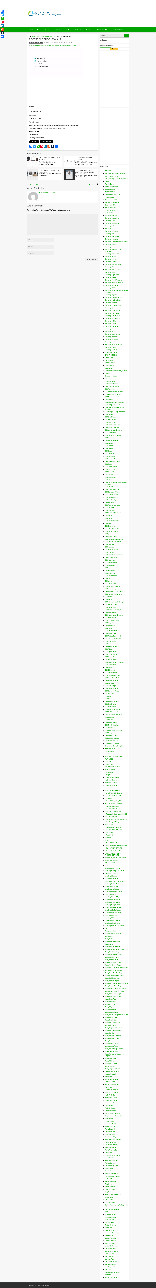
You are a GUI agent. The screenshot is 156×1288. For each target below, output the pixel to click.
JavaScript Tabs (110, 918)
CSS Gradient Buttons (112, 531)
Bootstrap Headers (111, 267)
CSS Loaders (109, 581)
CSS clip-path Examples (112, 461)
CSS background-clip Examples (115, 412)
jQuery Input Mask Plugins (113, 996)
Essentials (108, 754)
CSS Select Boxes (111, 659)
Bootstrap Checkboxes (44, 36)
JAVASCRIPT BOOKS (111, 873)
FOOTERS (108, 762)
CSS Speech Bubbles (111, 680)
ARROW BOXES (110, 192)
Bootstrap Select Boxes (112, 316)
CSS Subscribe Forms (112, 691)
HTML (67, 30)
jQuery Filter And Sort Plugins (114, 973)
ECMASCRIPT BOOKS (112, 741)
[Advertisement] (95, 13)
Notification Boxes (111, 1100)
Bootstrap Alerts (110, 221)
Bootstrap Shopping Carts (113, 318)
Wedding (108, 1275)
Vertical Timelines (110, 1248)
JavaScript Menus (110, 894)
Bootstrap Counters (111, 244)
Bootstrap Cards (110, 228)
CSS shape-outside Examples (114, 662)
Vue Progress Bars (111, 1267)
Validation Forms (110, 1235)
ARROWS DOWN (110, 197)
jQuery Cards (109, 944)
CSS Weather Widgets (112, 738)
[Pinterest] (2, 22)
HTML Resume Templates (113, 827)
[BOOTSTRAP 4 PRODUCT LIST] (32, 179)
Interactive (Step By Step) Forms (115, 858)
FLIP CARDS (109, 759)
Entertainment (109, 751)
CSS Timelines (109, 720)
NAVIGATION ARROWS (112, 1092)
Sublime (88, 30)
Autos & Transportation (112, 202)
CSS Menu (108, 597)
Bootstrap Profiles (111, 303)
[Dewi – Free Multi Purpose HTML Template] (32, 166)
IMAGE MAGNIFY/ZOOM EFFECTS (116, 845)
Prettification (109, 1118)
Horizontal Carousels (111, 780)
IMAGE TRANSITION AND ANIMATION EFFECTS (113, 854)
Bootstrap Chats (110, 234)
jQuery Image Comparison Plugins (115, 988)
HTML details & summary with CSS (116, 814)
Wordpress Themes (111, 1277)
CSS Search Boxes (111, 657)
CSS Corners (109, 474)
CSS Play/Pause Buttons (113, 638)
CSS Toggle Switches (112, 725)
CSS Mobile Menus (111, 604)
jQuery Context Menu (111, 960)
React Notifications (111, 1145)
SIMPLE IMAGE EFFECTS (113, 1194)
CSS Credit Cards (110, 477)
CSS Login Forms (110, 584)
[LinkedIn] (2, 25)
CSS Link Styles (110, 573)
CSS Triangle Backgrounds (113, 730)
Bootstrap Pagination (111, 295)
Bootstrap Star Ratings (112, 326)
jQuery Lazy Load (110, 1004)
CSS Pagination (110, 625)
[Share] (2, 36)
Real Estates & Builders (112, 1176)
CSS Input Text (109, 568)
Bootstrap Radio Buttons (112, 310)
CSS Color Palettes (111, 469)
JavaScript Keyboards (112, 889)
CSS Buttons (109, 443)
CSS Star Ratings (110, 686)
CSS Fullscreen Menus (112, 521)
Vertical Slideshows (111, 1246)
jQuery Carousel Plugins (112, 947)
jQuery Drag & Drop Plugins (113, 970)
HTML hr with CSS (110, 824)
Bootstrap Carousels (111, 231)
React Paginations (110, 1147)
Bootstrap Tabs (110, 331)
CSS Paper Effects (111, 631)
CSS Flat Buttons (110, 502)
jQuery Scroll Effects (111, 1046)
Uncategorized (109, 1230)
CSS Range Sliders (111, 646)
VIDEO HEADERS (110, 1254)
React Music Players (111, 1137)
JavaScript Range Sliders (113, 907)
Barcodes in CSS (110, 205)
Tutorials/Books (118, 30)
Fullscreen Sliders (110, 769)
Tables (107, 1212)
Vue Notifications (110, 1264)
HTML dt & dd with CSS (112, 817)
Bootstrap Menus (110, 277)
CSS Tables (108, 696)
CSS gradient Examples (112, 534)
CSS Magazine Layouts (112, 586)
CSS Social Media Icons (112, 675)
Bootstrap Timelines (111, 339)
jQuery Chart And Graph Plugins (114, 949)
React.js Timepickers (111, 1173)
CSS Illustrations (110, 560)
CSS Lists (108, 578)
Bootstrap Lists (110, 272)
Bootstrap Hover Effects (112, 269)
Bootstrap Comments (111, 239)
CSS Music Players (111, 612)
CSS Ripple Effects (111, 652)
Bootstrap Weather (111, 350)
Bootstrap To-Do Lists (112, 342)
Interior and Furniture (111, 860)
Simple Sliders (109, 1197)
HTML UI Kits (109, 832)
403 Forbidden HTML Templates (115, 173)
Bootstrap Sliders (110, 323)
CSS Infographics (110, 565)
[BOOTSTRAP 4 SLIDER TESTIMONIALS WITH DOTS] (69, 179)
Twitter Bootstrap (110, 1225)
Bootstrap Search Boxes (112, 313)
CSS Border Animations (112, 425)
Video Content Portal (111, 1251)
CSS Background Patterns (113, 405)
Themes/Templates (102, 30)
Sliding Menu (109, 1200)
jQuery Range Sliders (111, 1043)
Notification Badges (111, 1097)
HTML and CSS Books (112, 806)
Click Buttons (109, 368)
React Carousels (110, 1129)
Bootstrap (78, 30)
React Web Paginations (112, 1155)
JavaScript (57, 30)
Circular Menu (109, 365)
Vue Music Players (111, 1262)
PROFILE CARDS (110, 1124)
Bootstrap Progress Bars (113, 305)
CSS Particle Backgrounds (113, 636)
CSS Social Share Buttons (113, 678)
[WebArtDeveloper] (44, 16)
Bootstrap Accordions (112, 218)
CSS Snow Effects (111, 673)
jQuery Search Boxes (111, 1051)
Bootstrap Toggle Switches (113, 344)
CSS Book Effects (110, 422)
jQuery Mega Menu (111, 1009)
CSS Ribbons (109, 649)
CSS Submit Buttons (111, 688)
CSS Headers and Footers (113, 542)
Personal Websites (111, 1111)
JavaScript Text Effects (112, 923)
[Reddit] (2, 29)
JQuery (47, 30)
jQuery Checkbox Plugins (113, 952)
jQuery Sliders (109, 1061)
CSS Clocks (108, 464)
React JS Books (110, 1134)
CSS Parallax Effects (111, 633)
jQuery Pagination (110, 1025)
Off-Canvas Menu (110, 1103)
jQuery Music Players (111, 1017)
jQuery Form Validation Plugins (114, 975)
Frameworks (109, 764)
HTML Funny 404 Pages (112, 822)
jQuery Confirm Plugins (112, 957)
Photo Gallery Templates (113, 1113)
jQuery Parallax (109, 1033)
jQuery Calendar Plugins (112, 941)
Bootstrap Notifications (112, 288)
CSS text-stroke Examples (113, 714)
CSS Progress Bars (111, 641)
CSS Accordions (110, 389)
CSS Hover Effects (111, 557)
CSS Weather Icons (111, 735)
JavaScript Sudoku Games (113, 912)
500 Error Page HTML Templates (115, 179)
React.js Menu (109, 1168)
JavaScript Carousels (111, 878)
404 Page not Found (111, 176)
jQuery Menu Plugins (111, 1012)
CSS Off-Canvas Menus (112, 620)
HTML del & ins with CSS (113, 811)
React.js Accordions (111, 1160)
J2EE (106, 865)
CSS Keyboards (110, 570)
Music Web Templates (112, 1090)
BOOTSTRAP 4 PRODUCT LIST (49, 170)
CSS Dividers (109, 487)
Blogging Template (111, 215)
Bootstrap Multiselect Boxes (114, 282)
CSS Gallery (108, 523)
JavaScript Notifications (112, 899)
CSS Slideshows (110, 670)
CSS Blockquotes (110, 419)
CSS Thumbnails (110, 717)
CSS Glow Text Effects (112, 529)
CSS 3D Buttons (110, 381)
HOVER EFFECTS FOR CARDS (114, 796)
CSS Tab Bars (109, 693)
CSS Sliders (109, 667)
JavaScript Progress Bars (113, 905)
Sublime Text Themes (112, 1209)
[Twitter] (2, 15)
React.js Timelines (111, 1171)
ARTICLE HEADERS (111, 200)
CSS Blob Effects (110, 417)
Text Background (110, 1214)
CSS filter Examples (111, 497)
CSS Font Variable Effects (113, 513)
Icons (107, 840)
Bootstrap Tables (110, 329)
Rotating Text (109, 1184)
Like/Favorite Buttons (112, 1071)
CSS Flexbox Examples (112, 505)
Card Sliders (109, 360)
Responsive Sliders (111, 1181)
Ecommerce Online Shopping (114, 746)
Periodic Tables (110, 1108)
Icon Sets (108, 837)
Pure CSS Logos (110, 1126)
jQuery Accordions (110, 931)
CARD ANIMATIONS (111, 355)
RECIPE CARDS (110, 1179)
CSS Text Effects (110, 704)
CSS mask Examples (111, 589)
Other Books (109, 1105)
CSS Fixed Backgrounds (112, 500)
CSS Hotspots (109, 552)
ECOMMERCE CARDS (112, 743)
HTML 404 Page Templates (113, 801)
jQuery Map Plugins (111, 1007)
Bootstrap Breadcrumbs (112, 223)
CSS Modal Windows (111, 607)
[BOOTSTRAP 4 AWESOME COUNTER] (69, 166)
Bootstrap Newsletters (112, 285)
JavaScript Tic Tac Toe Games (114, 926)
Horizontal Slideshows (112, 785)
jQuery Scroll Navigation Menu (114, 1049)
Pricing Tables (109, 1121)
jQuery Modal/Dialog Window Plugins (117, 1015)
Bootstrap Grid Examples (113, 264)
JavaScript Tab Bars (111, 915)
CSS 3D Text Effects (111, 384)
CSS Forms (108, 515)
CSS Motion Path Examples (113, 610)
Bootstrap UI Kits (110, 347)
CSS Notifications (110, 618)
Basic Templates (110, 207)
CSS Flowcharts (110, 510)
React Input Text (110, 1132)
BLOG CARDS (109, 213)
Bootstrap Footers (111, 256)
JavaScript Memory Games (113, 892)
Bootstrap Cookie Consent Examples (116, 242)
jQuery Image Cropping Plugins (114, 991)
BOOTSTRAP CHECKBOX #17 (46, 45)
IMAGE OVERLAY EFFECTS (113, 848)
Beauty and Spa (110, 210)
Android (107, 181)
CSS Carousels (109, 453)
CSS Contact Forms (111, 472)
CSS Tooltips (109, 728)
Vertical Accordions (111, 1238)
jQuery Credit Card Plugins (113, 965)
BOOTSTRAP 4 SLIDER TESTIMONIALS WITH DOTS (84, 171)
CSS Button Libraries (111, 440)
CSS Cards (108, 451)
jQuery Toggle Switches (112, 1069)
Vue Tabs (108, 1269)
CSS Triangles (109, 733)
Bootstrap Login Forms (112, 275)
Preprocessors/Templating (113, 1116)
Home (31, 30)
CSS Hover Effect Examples (114, 555)
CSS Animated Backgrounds (114, 392)
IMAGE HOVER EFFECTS (113, 843)
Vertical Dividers (110, 1243)
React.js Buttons (110, 1163)
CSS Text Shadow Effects (113, 712)
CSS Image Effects (111, 563)
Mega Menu (108, 1077)
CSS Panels (108, 628)
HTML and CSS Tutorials (112, 809)
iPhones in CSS (110, 863)
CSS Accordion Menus (112, 386)
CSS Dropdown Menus (112, 494)
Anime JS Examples (111, 187)
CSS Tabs (108, 699)
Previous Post (34, 184)
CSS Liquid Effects (111, 576)
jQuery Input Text (110, 999)
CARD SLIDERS (110, 363)
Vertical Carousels (111, 1241)
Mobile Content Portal (112, 1084)
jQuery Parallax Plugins (112, 1038)
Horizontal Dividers (111, 782)
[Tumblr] (2, 33)
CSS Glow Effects (110, 526)
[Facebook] (2, 11)
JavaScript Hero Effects (112, 884)
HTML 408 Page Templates (113, 803)
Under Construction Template (114, 1233)
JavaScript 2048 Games (112, 868)
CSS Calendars (109, 448)
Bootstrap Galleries (111, 262)
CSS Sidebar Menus (111, 665)
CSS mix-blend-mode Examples (115, 602)
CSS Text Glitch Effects (112, 709)
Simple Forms (109, 1192)
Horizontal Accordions (112, 777)
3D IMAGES (108, 171)
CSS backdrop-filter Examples (114, 402)
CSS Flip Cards (109, 508)
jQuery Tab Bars (110, 1066)
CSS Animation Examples (113, 394)
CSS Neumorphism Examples (114, 615)
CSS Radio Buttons (111, 644)
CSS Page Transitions (112, 623)
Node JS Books (110, 1095)
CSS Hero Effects (110, 544)
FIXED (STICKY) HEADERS (113, 756)
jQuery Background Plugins (113, 933)
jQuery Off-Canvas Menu (112, 1022)
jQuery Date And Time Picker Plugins (116, 967)
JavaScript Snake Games (113, 910)
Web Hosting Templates (112, 1272)
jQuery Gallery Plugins (112, 981)
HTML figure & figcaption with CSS (116, 819)
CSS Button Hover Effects (113, 438)
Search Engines (110, 1187)
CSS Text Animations (111, 701)
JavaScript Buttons (111, 876)
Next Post (93, 184)
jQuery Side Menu (110, 1058)
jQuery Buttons (109, 939)
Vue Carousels (109, 1256)
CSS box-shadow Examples (114, 430)
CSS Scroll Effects (111, 654)
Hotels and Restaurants (112, 790)
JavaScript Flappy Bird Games (114, 881)
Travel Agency (109, 1222)
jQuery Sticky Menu (111, 1063)
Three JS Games (110, 1220)
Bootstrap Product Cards (113, 300)
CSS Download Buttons (112, 492)
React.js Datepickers (111, 1166)
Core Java (108, 373)
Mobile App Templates (112, 1079)
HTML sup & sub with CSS (113, 830)
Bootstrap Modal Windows (113, 280)
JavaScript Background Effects (114, 871)
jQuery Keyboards (110, 1002)
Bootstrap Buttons (110, 226)
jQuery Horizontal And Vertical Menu (116, 983)
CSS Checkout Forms (111, 459)
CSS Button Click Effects (113, 435)
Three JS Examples (111, 1217)
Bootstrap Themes (111, 337)
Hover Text (108, 798)
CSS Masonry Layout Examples (115, 591)
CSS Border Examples (112, 427)
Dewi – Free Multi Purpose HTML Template (50, 158)
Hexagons (108, 775)
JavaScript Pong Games (112, 902)
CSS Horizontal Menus (112, 549)
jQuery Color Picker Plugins (113, 954)
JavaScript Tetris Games (112, 920)
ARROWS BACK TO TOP (112, 194)
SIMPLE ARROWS (110, 1189)
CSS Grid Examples (111, 536)
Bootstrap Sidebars (111, 321)
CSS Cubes (108, 480)
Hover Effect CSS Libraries (113, 793)
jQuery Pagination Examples (114, 1028)
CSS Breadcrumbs (110, 433)
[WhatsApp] (2, 18)
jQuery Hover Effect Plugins (114, 986)
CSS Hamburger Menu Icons (114, 539)
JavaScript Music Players (113, 897)
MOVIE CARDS (109, 1087)
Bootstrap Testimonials (112, 334)
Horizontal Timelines (111, 788)
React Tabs (108, 1152)
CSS (37, 30)
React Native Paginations (113, 1139)
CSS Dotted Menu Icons (112, 489)
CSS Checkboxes (110, 456)
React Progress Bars (111, 1150)
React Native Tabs (110, 1142)
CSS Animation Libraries (112, 397)
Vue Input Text (109, 1259)
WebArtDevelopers (51, 42)
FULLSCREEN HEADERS (112, 767)
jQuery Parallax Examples (113, 1036)
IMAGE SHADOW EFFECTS (113, 851)
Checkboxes (72, 45)
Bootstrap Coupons (111, 247)
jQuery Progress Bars (112, 1041)
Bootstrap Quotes (110, 308)
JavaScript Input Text (111, 886)
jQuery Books (109, 936)
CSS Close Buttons (111, 467)
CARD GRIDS (109, 358)
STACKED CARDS (110, 1202)
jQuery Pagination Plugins (113, 1030)
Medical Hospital (110, 1074)
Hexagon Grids (109, 772)
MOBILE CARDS (110, 1082)
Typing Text (108, 1228)
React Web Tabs (110, 1158)
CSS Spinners (109, 683)
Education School (110, 748)
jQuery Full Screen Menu (112, 978)
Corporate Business (111, 376)
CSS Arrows (109, 399)
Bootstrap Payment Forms (113, 297)
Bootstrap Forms (110, 259)
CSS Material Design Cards (113, 594)
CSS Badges (109, 414)
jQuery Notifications (111, 1020)
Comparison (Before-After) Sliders (116, 371)
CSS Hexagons (109, 547)
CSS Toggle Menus (111, 722)
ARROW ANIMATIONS (112, 189)
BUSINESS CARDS (111, 352)
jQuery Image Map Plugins (113, 994)
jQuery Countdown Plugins (113, 962)
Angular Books (109, 184)
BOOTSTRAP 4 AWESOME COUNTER (83, 158)
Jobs (106, 928)
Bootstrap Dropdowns (112, 254)
